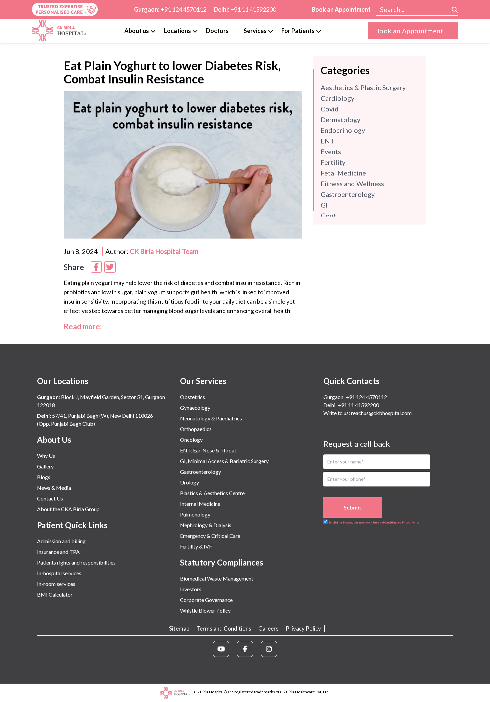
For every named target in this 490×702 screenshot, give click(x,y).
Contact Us (50, 498)
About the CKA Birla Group (68, 509)
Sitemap (179, 628)
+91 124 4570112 (183, 9)
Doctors (217, 30)
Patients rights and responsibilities (76, 562)
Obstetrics (192, 397)
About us (136, 30)
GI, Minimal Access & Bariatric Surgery (224, 461)
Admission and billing (61, 541)
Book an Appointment (341, 9)
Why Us (46, 455)
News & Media (54, 487)
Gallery (45, 466)
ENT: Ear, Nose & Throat (208, 450)
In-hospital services (59, 573)
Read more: (83, 326)
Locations (177, 30)
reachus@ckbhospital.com (381, 413)
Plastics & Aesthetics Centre (212, 493)
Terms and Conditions (223, 628)
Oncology (191, 439)
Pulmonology (195, 514)
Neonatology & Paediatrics (211, 418)
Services (255, 30)
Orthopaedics (196, 429)
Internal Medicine (200, 503)
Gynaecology (195, 407)
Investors (190, 589)
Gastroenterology (200, 471)
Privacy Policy (303, 628)
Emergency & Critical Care (210, 536)
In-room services (56, 584)
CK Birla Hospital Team (164, 251)
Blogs (43, 477)
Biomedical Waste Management (216, 578)
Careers (268, 628)
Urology (189, 482)
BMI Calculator (55, 594)
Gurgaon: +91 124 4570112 (355, 397)
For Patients (298, 30)
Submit (352, 507)
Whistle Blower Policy (205, 610)
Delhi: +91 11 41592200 (351, 405)
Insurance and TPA (58, 552)
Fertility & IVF (196, 546)
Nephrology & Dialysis (205, 525)
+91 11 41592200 (253, 9)
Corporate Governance (206, 600)
